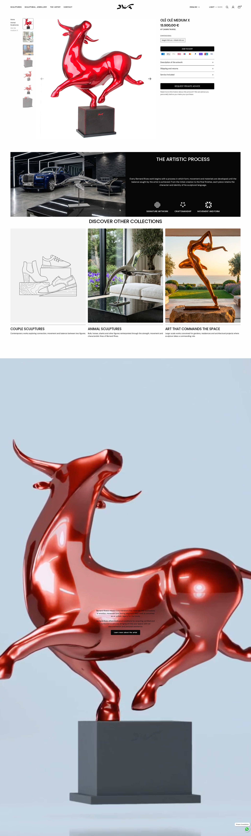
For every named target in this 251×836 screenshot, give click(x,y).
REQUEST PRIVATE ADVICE (187, 86)
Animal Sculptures (14, 24)
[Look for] (227, 7)
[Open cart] (239, 7)
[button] (233, 7)
